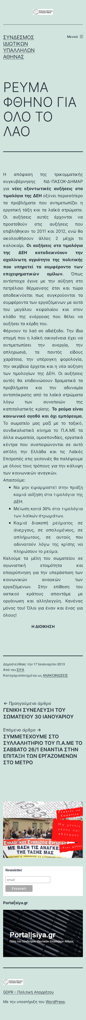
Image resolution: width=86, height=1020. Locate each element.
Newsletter (13, 870)
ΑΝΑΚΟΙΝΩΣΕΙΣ (55, 675)
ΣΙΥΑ (20, 669)
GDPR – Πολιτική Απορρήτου (28, 992)
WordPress (55, 1002)
